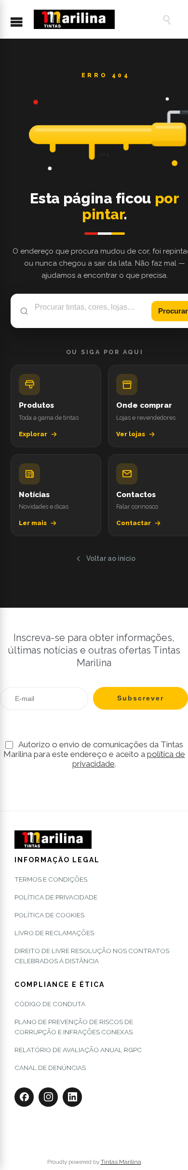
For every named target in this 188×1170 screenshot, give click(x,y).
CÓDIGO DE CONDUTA (49, 1004)
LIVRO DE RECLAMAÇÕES (54, 933)
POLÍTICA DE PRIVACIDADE (55, 897)
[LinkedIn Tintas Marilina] (72, 1097)
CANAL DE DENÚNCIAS (50, 1067)
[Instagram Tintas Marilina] (48, 1097)
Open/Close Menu (21, 22)
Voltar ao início (110, 558)
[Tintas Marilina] (93, 19)
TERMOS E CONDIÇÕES (50, 879)
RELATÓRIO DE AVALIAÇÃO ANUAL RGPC (78, 1050)
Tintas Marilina (121, 1161)
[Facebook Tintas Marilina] (24, 1097)
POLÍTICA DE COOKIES (49, 915)
